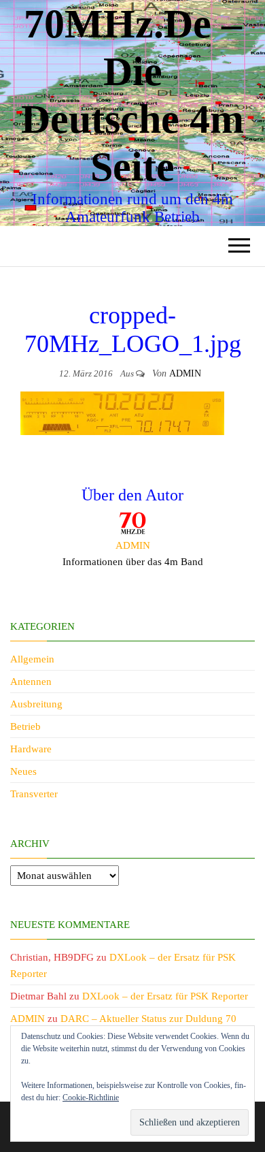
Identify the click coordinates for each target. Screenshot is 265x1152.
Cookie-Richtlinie (91, 1097)
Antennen (31, 681)
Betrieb (25, 726)
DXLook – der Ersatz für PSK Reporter (165, 996)
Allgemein (32, 659)
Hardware (31, 748)
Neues (23, 771)
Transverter (34, 793)
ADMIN (185, 373)
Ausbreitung (36, 704)
